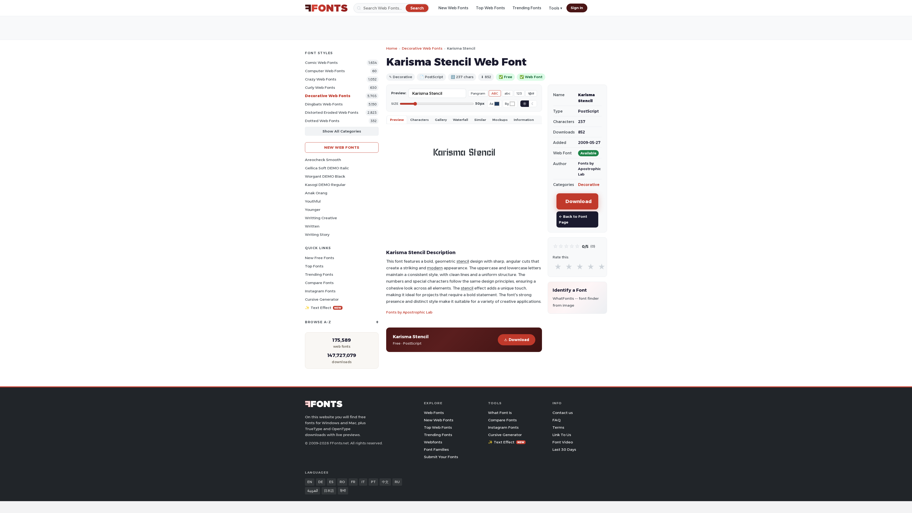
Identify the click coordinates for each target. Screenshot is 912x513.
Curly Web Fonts (320, 87)
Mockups (500, 120)
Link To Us (561, 434)
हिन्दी (343, 491)
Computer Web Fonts (325, 71)
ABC (494, 93)
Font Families (436, 449)
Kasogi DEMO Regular (325, 184)
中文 (385, 482)
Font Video (562, 442)
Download (519, 339)
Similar (480, 120)
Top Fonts (314, 266)
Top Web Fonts (490, 8)
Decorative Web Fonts (327, 96)
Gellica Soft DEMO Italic (327, 168)
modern (435, 268)
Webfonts (433, 442)
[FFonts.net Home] (326, 8)
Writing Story (317, 234)
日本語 (329, 491)
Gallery (441, 120)
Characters (419, 120)
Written (312, 226)
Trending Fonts (527, 8)
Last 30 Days (564, 449)
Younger (312, 209)
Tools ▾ (555, 8)
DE (320, 482)
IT (363, 482)
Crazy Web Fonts (320, 79)
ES (331, 482)
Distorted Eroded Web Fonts (331, 112)
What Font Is (500, 412)
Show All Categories (342, 131)
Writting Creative (321, 218)
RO (342, 482)
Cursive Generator (322, 299)
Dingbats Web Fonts (324, 104)
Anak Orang (316, 193)
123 (519, 93)
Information (524, 120)
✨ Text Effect (323, 307)
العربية (312, 491)
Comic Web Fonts (321, 62)
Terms (558, 427)
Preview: (398, 93)
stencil (462, 261)
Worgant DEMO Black (325, 176)
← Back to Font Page (573, 219)
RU (397, 482)
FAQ (556, 420)
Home (391, 48)
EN (309, 482)
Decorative (588, 184)
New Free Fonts (319, 258)
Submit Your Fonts (441, 457)
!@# (531, 93)
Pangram (478, 93)
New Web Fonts (453, 8)
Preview (397, 120)
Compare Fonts (319, 282)
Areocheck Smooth (323, 159)
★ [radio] (558, 267)
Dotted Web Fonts (322, 121)
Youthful (313, 201)
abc (507, 93)
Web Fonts (434, 412)
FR (353, 482)
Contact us (562, 412)
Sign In (577, 8)
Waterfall (460, 120)
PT (373, 482)
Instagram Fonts (320, 291)
